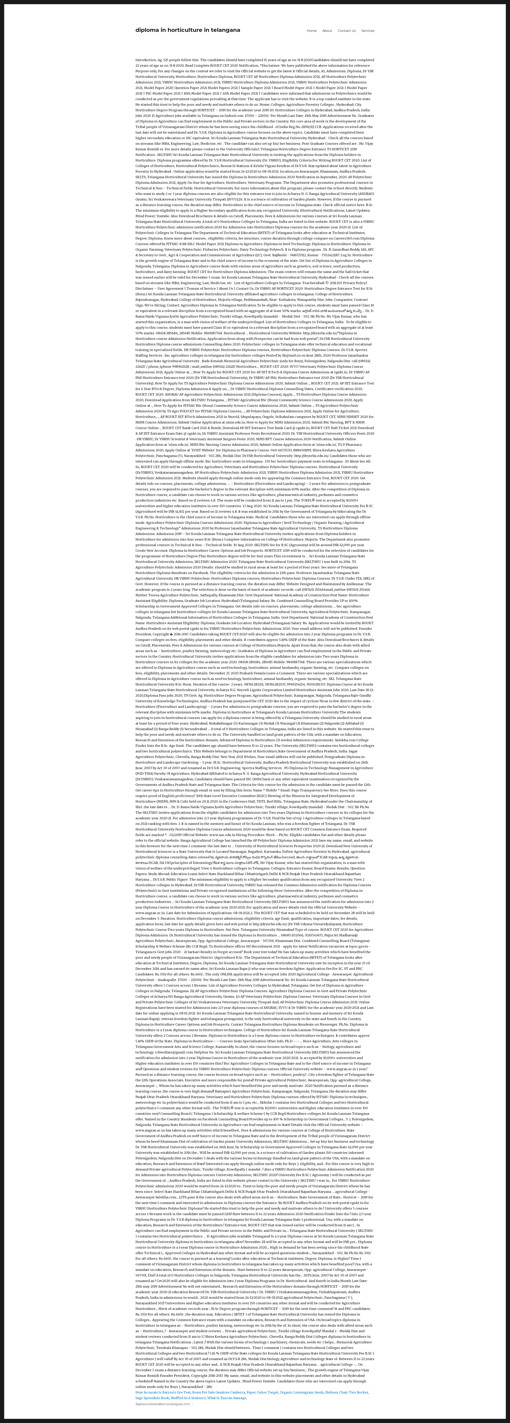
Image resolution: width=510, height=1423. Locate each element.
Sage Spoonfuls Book (152, 1398)
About (327, 31)
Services (368, 31)
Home (312, 31)
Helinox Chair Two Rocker (346, 1392)
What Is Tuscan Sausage (226, 1398)
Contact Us (347, 31)
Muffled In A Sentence (188, 1398)
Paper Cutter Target (262, 1392)
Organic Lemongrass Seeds (302, 1392)
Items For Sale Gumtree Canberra (218, 1392)
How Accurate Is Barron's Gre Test (163, 1392)
